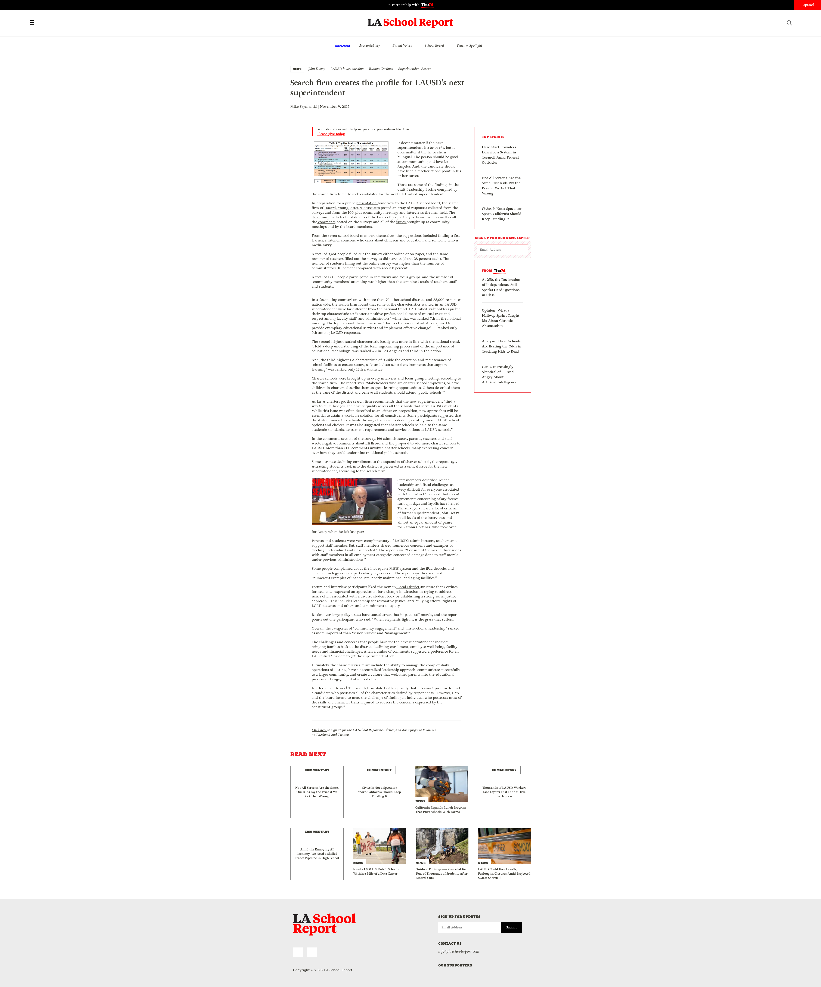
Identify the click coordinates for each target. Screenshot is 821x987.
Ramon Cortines (381, 68)
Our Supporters (455, 965)
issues (401, 221)
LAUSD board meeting (347, 68)
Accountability (369, 45)
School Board (434, 45)
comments (326, 221)
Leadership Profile (421, 189)
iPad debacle (436, 568)
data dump (320, 217)
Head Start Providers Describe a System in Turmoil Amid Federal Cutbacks (500, 155)
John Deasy (316, 68)
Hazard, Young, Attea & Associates (352, 207)
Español (807, 4)
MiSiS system (400, 568)
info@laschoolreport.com (458, 951)
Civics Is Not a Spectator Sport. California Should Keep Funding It (501, 213)
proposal (402, 443)
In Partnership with (404, 4)
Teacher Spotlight (469, 45)
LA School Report (410, 20)
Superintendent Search (414, 68)
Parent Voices (402, 45)
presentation (367, 203)
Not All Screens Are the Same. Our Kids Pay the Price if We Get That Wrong (501, 185)
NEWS (297, 69)
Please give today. (331, 134)
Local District (408, 586)
